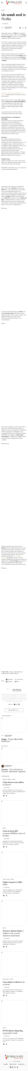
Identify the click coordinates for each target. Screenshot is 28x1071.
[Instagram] (12, 1067)
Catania (11, 672)
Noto (8, 673)
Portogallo (6, 979)
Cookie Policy (21, 1064)
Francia (9, 779)
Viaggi (3, 10)
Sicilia (11, 673)
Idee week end (18, 672)
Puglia (8, 879)
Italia (4, 879)
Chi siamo (5, 1064)
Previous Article (6, 715)
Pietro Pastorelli (8, 27)
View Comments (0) (13, 710)
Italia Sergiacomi (8, 765)
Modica (4, 673)
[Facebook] (10, 1067)
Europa (4, 779)
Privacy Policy (13, 1064)
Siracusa (16, 673)
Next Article (4, 746)
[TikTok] (17, 1067)
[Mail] (15, 1067)
